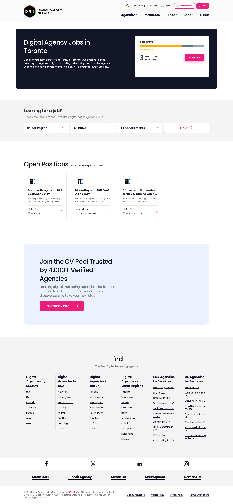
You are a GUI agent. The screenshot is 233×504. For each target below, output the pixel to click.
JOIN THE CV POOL (58, 306)
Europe (30, 412)
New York (63, 392)
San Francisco (65, 402)
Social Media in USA (163, 408)
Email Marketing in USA (163, 428)
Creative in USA (161, 398)
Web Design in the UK (195, 394)
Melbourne (127, 407)
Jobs (187, 15)
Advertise (118, 477)
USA (28, 392)
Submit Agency (80, 477)
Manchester (96, 397)
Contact (153, 5)
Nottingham (96, 412)
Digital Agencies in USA (67, 381)
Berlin (124, 412)
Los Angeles (64, 397)
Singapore (127, 428)
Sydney (125, 402)
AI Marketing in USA (163, 440)
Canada (30, 402)
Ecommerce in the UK (195, 416)
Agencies (128, 15)
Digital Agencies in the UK (98, 381)
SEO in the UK (192, 387)
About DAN (40, 477)
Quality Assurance (136, 495)
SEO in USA (159, 392)
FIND (183, 128)
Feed (171, 15)
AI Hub (204, 15)
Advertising (139, 5)
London (94, 392)
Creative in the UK (195, 422)
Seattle (62, 418)
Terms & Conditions (199, 495)
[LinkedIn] (140, 463)
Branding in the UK (195, 400)
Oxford (93, 423)
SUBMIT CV (194, 57)
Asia (28, 418)
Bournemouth (97, 407)
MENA (29, 423)
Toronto (125, 392)
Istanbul (125, 439)
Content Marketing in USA (163, 415)
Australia (31, 407)
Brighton (94, 418)
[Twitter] (93, 463)
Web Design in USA (163, 387)
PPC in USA (159, 435)
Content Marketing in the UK (195, 437)
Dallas (61, 428)
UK (27, 397)
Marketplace (186, 5)
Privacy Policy (176, 495)
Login (167, 5)
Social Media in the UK (195, 429)
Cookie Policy (157, 495)
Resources (152, 15)
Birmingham (96, 402)
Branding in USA (161, 421)
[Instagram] (186, 463)
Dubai (124, 423)
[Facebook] (47, 463)
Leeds (93, 428)
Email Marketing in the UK (195, 407)
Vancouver (127, 397)
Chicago (62, 407)
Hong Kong (127, 433)
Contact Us (192, 477)
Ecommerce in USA (163, 403)
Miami (61, 412)
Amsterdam (128, 418)
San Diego (63, 423)
